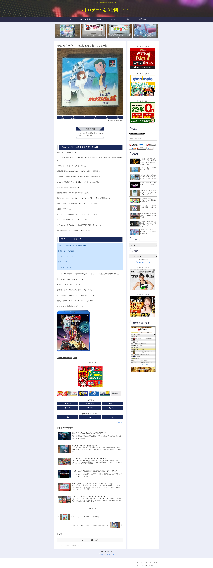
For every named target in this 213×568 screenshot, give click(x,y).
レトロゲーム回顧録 (67, 357)
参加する (153, 366)
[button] (155, 139)
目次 (87, 129)
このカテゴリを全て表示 (143, 364)
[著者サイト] (67, 417)
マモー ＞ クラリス (85, 136)
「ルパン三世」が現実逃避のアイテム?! (91, 133)
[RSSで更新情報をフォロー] (112, 417)
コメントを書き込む (90, 540)
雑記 (75, 357)
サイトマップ (153, 562)
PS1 (59, 357)
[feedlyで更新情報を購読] (90, 417)
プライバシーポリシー (142, 562)
